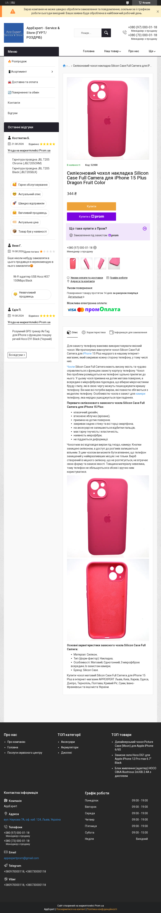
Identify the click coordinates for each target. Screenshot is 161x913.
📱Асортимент (17, 71)
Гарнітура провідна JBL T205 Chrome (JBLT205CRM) (30, 161)
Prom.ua (99, 905)
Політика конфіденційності (102, 909)
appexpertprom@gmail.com (21, 858)
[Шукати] (106, 33)
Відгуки (12, 113)
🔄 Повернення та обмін (23, 92)
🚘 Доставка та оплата (23, 82)
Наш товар (111, 51)
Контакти (14, 102)
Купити (91, 206)
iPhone (87, 353)
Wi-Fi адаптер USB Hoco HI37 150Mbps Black (31, 278)
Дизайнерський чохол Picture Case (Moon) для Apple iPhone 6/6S (134, 745)
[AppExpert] (14, 33)
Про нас (133, 51)
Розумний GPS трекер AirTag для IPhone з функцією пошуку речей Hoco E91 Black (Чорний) (32, 335)
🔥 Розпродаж (17, 61)
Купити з (84, 216)
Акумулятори (69, 747)
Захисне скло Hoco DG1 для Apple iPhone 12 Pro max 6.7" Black (133, 758)
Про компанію (16, 741)
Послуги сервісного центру (24, 752)
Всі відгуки (16, 354)
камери (140, 393)
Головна (88, 51)
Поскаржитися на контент (70, 909)
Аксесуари (68, 741)
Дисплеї (66, 752)
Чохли (71, 366)
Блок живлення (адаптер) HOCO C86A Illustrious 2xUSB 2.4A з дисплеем (135, 772)
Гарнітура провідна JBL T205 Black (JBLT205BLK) (30, 170)
